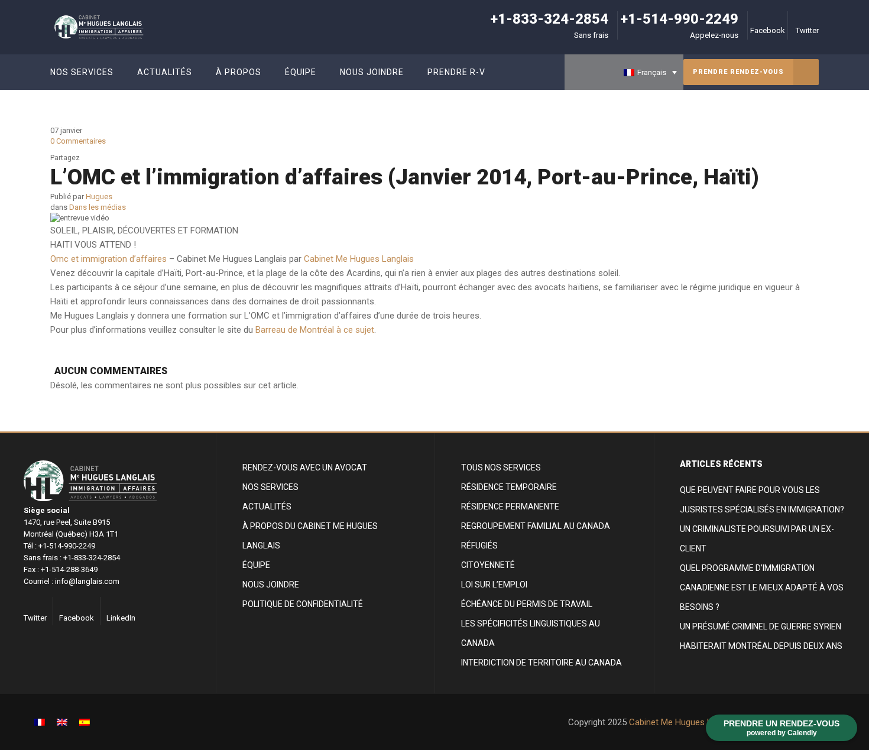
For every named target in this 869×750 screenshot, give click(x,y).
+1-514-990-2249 (679, 19)
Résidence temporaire (509, 487)
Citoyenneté (488, 565)
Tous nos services (501, 467)
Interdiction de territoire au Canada (541, 662)
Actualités (266, 506)
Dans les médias (97, 207)
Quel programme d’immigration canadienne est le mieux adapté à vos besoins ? (762, 587)
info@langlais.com (87, 581)
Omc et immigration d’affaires (108, 259)
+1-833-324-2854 (549, 19)
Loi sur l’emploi (494, 584)
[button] (624, 72)
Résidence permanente (510, 506)
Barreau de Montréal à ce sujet (314, 329)
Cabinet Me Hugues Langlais (359, 259)
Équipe (256, 565)
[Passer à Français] (39, 722)
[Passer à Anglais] (62, 722)
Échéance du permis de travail (526, 604)
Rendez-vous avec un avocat (304, 467)
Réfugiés (479, 545)
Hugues (99, 196)
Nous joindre (270, 584)
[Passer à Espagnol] (84, 722)
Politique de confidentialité (302, 604)
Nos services (270, 487)
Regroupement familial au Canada (535, 526)
